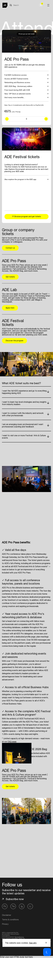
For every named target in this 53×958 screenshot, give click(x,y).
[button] (47, 952)
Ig (22, 906)
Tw (13, 906)
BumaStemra (19, 937)
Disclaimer (6, 915)
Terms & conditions (10, 920)
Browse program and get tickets (27, 216)
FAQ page (12, 741)
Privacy (5, 924)
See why (33, 943)
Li (30, 906)
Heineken (14, 938)
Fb (4, 906)
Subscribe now (15, 899)
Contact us (10, 248)
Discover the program (14, 341)
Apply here (10, 308)
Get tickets (10, 277)
